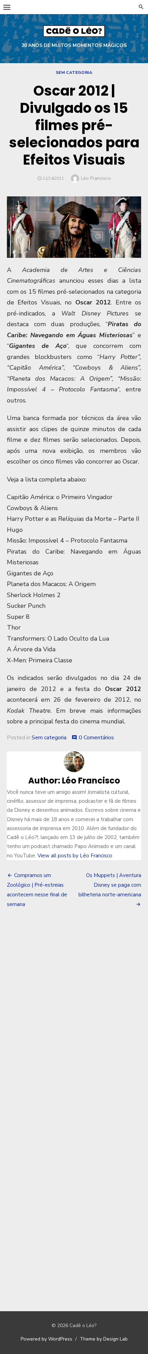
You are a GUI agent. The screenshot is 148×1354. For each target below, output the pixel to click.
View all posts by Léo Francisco (75, 855)
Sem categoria (74, 72)
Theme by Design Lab (104, 1339)
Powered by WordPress (46, 1339)
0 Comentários (96, 737)
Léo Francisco (96, 178)
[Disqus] (74, 1015)
